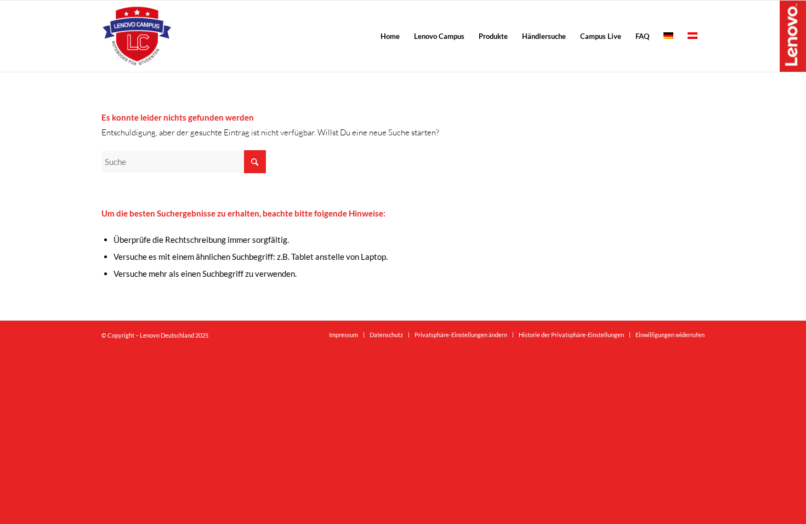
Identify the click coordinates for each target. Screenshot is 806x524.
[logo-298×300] (136, 36)
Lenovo (793, 35)
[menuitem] (390, 36)
